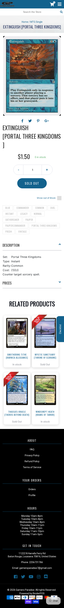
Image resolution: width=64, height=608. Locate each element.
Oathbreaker (12, 219)
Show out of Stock (46, 198)
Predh (8, 231)
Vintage (22, 231)
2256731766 (36, 562)
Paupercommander (15, 225)
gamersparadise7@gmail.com (35, 568)
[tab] (32, 246)
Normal (38, 213)
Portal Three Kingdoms (44, 225)
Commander (22, 208)
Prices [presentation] (7, 283)
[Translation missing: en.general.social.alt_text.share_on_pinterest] (38, 121)
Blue (7, 208)
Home (25, 22)
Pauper (29, 219)
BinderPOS (39, 593)
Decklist (60, 329)
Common (39, 208)
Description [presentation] (11, 245)
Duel (52, 208)
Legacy (23, 213)
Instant (9, 213)
